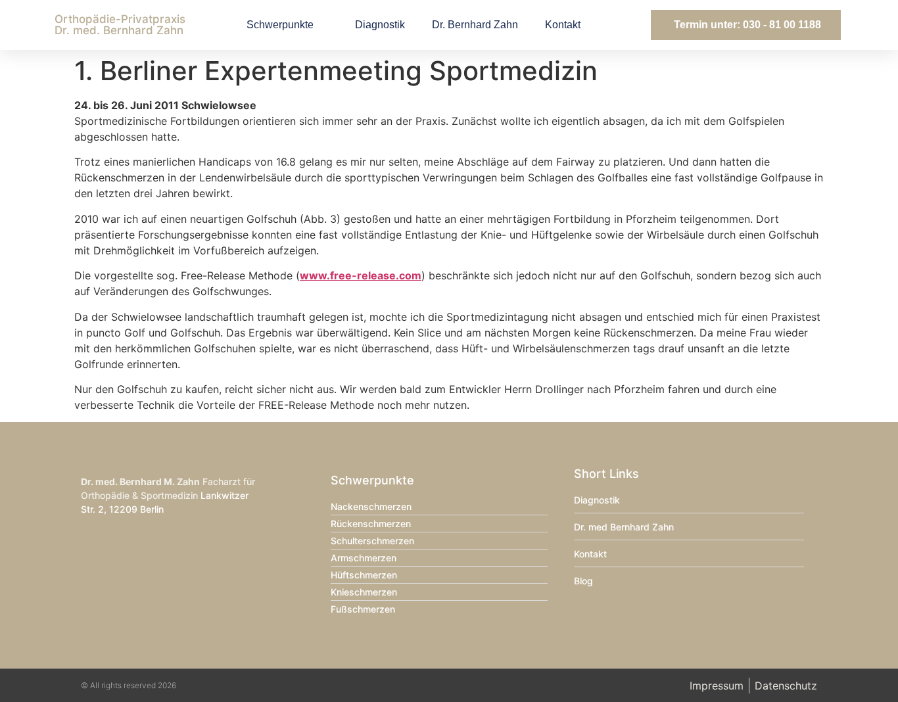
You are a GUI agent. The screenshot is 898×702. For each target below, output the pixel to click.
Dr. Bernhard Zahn (475, 24)
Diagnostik (380, 24)
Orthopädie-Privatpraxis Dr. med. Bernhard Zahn (120, 24)
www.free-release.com (360, 275)
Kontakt (562, 24)
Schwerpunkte (280, 24)
